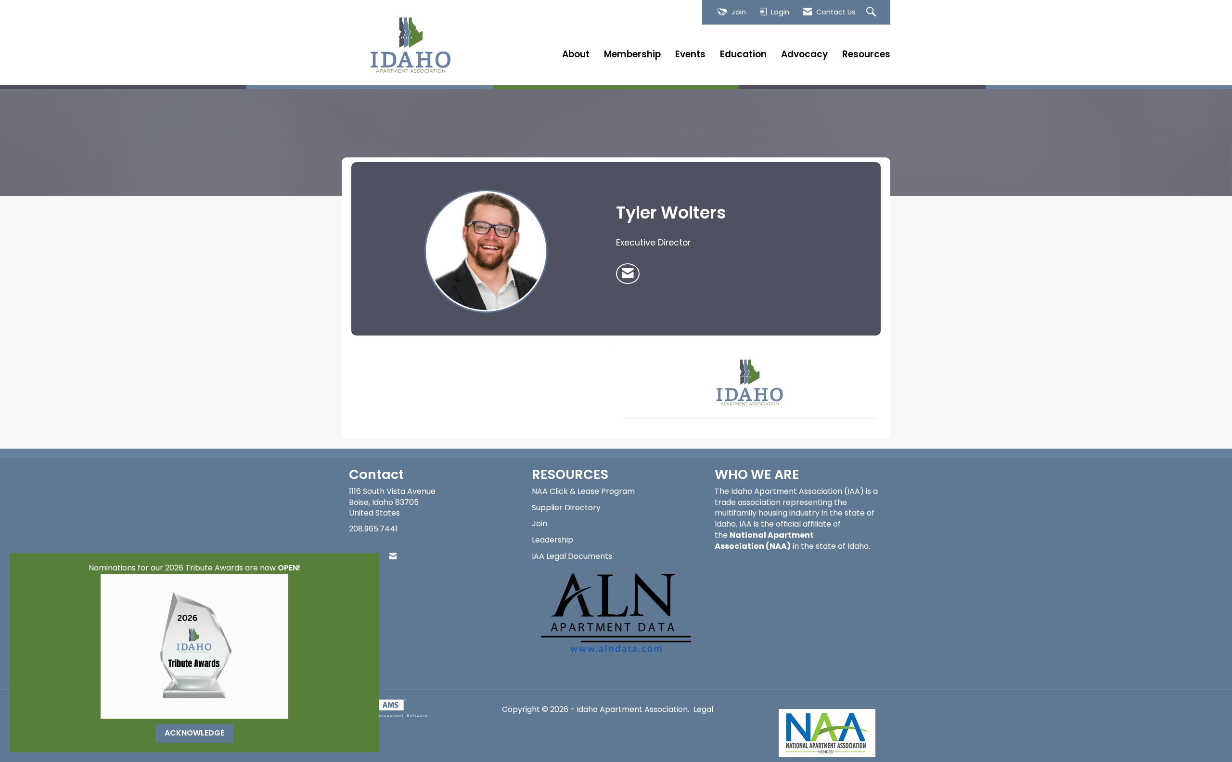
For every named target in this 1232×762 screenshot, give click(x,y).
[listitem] (628, 273)
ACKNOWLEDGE (194, 732)
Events (690, 54)
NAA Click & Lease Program (583, 491)
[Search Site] (872, 12)
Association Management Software (385, 715)
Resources (866, 54)
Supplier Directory (566, 507)
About (576, 54)
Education (743, 54)
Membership (632, 54)
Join (539, 523)
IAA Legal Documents (572, 556)
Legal (703, 709)
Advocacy (804, 54)
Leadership (552, 539)
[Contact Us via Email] (393, 556)
